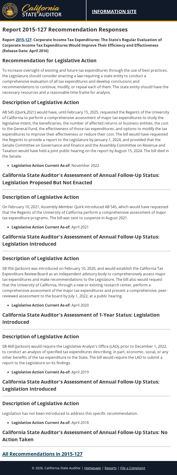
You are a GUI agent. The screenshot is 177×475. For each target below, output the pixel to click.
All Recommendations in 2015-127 (42, 454)
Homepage (92, 468)
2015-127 (23, 39)
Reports (111, 468)
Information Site (114, 11)
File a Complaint (132, 468)
